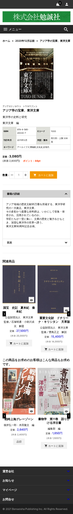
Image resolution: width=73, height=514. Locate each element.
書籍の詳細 (13, 193)
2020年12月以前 (25, 40)
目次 (9, 242)
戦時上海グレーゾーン (19, 419)
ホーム (6, 40)
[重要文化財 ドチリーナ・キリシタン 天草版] (54, 289)
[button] (45, 56)
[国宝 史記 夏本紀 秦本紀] (19, 284)
